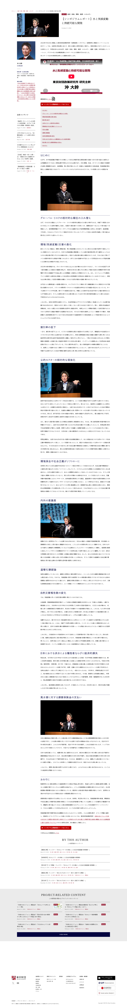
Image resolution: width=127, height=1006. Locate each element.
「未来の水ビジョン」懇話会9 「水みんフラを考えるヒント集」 (39, 907)
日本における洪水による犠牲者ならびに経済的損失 (56, 139)
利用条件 (13, 1000)
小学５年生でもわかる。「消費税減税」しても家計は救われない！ (26, 136)
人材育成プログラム (71, 976)
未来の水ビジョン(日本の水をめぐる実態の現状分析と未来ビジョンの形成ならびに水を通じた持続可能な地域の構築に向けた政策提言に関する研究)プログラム (75, 819)
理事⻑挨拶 (38, 979)
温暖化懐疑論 (46, 132)
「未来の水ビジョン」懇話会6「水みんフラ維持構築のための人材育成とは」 (87, 917)
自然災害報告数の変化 (48, 136)
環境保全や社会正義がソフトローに (52, 126)
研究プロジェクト (51, 976)
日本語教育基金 (69, 981)
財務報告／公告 (39, 989)
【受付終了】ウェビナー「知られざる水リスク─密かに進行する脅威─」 (75, 881)
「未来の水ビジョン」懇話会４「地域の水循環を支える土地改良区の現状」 (87, 926)
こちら (49, 99)
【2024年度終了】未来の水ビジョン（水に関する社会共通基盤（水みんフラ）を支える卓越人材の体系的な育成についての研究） (26, 96)
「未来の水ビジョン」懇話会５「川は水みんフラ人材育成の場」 (39, 926)
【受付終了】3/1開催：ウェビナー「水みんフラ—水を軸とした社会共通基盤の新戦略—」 (75, 866)
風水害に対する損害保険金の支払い (52, 142)
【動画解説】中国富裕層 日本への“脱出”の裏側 (26, 168)
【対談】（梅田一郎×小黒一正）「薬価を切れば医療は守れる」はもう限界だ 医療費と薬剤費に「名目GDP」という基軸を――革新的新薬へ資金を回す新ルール (26, 158)
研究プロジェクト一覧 (51, 979)
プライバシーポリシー (22, 1000)
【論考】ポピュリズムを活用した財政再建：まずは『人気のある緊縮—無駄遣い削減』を (26, 124)
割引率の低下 (46, 120)
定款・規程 (38, 987)
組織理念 (37, 983)
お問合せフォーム (63, 965)
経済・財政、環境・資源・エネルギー (79, 14)
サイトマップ (32, 1000)
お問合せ (81, 985)
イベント (81, 982)
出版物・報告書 (83, 976)
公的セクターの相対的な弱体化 (50, 123)
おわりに (44, 145)
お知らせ (81, 979)
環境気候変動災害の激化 (49, 116)
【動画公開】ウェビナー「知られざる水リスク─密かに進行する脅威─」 (75, 874)
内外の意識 (45, 129)
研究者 (61, 976)
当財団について (40, 976)
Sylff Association (69, 979)
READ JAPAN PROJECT (71, 983)
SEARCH (81, 987)
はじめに (44, 110)
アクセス (37, 991)
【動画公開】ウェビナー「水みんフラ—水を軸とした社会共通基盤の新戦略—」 (75, 851)
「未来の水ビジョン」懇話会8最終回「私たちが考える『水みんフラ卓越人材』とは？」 (87, 907)
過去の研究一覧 (50, 981)
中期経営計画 (38, 985)
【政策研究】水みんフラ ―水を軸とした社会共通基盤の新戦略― (75, 858)
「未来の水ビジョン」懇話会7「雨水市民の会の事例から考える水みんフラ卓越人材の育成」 (39, 917)
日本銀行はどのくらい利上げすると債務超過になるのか (26, 147)
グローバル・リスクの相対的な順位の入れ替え (55, 113)
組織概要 (37, 981)
